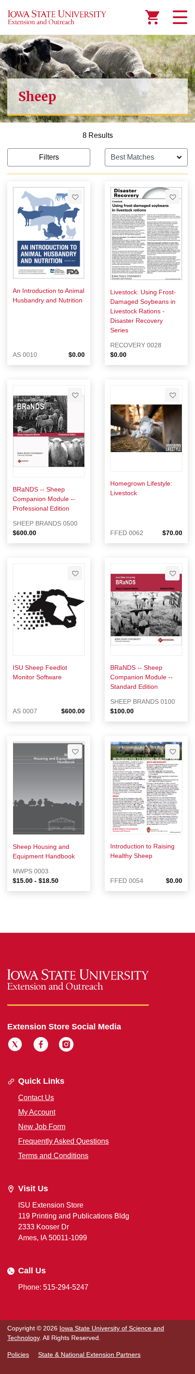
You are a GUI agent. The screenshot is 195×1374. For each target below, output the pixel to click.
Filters (49, 157)
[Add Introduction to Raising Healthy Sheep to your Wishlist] (172, 751)
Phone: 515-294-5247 (53, 1287)
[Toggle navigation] (179, 17)
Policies (18, 1354)
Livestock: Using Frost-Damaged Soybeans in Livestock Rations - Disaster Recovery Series (143, 311)
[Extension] (57, 17)
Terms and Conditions (53, 1156)
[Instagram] (66, 1046)
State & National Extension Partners (89, 1354)
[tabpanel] (97, 518)
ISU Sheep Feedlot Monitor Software (40, 672)
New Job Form (41, 1126)
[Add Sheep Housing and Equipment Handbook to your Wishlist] (75, 751)
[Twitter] (15, 1046)
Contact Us (36, 1097)
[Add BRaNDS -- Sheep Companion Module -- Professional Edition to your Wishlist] (75, 395)
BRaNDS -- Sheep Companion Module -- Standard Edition (141, 677)
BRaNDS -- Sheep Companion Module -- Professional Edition (44, 499)
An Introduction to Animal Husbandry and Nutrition (48, 295)
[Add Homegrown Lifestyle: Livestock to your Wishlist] (172, 395)
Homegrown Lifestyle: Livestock (141, 488)
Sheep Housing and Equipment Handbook (44, 851)
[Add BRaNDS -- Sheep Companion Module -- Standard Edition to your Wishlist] (172, 573)
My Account (36, 1112)
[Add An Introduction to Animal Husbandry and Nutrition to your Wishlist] (75, 197)
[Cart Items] (152, 17)
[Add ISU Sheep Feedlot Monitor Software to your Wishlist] (75, 573)
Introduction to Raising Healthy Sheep (142, 851)
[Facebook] (41, 1046)
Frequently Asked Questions (63, 1141)
